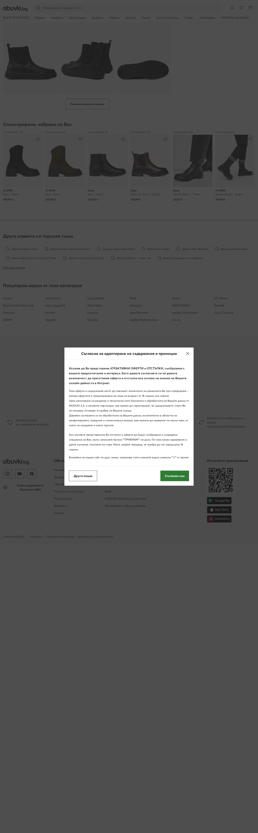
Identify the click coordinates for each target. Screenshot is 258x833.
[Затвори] (187, 353)
